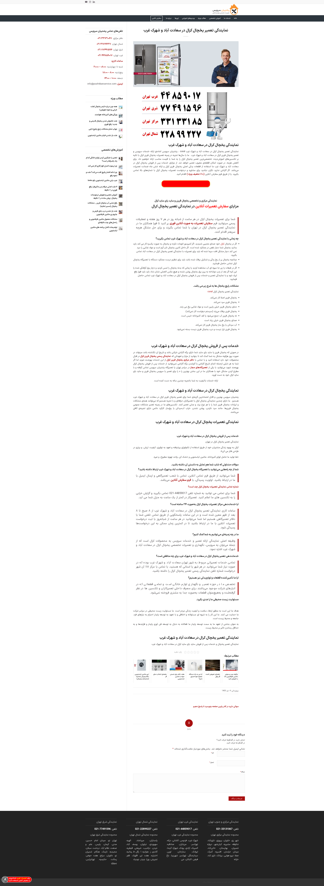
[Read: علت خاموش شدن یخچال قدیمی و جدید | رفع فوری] (120, 122)
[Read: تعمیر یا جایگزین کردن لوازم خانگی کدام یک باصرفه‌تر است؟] (120, 159)
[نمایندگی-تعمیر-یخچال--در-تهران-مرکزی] (186, 64)
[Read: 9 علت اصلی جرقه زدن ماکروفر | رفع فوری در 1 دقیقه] (120, 188)
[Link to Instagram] (90, 2)
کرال (222, 244)
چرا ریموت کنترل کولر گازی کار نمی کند (102, 166)
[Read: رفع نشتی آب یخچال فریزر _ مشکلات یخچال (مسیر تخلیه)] (120, 204)
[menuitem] (235, 18)
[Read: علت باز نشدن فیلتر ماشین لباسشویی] (120, 136)
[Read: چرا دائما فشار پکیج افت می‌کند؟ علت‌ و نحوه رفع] (120, 173)
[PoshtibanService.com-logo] (226, 9)
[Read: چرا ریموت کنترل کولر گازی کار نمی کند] (120, 167)
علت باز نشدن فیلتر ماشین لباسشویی (102, 135)
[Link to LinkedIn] (94, 2)
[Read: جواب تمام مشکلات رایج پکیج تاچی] (120, 130)
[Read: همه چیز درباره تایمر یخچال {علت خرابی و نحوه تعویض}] (120, 107)
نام (212, 753)
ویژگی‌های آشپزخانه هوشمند (106, 114)
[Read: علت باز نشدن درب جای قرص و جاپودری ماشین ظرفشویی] (120, 212)
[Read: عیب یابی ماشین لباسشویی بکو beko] (120, 181)
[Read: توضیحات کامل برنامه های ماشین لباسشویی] (120, 228)
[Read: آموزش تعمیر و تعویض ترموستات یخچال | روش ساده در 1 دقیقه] (120, 196)
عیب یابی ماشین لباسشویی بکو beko (102, 180)
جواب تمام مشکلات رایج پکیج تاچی (103, 129)
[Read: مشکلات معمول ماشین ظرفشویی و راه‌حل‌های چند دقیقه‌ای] (120, 220)
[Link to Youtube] (86, 2)
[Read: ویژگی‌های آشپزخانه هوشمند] (120, 115)
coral (210, 291)
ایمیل (211, 762)
